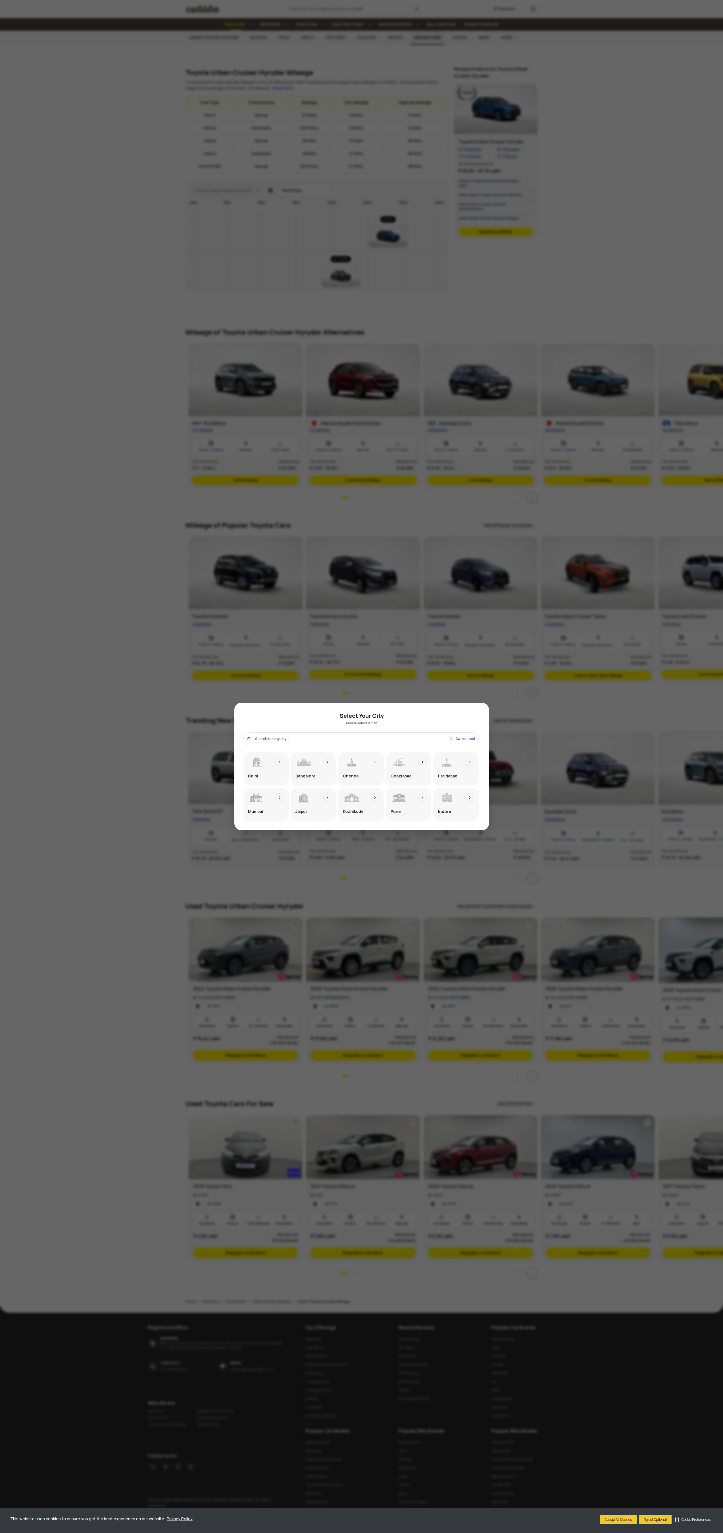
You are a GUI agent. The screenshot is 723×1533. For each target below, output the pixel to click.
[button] (693, 1519)
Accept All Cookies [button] (618, 1519)
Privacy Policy (180, 1518)
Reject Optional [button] (655, 1519)
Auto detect (465, 739)
